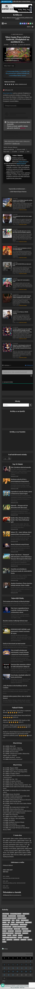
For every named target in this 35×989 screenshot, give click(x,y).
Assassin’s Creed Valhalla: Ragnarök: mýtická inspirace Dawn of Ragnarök (22, 201)
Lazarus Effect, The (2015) (16, 816)
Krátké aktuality (14, 924)
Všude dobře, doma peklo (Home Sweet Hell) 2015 (17, 715)
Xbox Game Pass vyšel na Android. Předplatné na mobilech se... (17, 39)
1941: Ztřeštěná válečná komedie (21, 467)
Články (4, 942)
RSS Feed (5, 871)
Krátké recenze (23, 924)
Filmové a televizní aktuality (9, 918)
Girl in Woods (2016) (15, 801)
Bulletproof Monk (8, 856)
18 (8, 971)
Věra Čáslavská (13, 814)
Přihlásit (5, 865)
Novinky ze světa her (7, 929)
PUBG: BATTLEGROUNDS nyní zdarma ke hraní (22, 265)
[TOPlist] (5, 949)
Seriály (4, 935)
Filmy (13, 920)
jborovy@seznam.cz (15, 895)
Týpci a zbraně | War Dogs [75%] (18, 771)
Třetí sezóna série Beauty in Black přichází (16, 601)
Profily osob (17, 929)
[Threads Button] (24, 23)
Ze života (30, 940)
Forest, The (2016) (15, 794)
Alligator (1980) (14, 768)
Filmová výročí (21, 916)
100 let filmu (6, 914)
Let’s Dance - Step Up (16, 748)
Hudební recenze (20, 922)
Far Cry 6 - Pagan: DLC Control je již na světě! (21, 281)
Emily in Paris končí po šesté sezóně (14, 643)
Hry (9, 922)
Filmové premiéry (22, 918)
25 (8, 975)
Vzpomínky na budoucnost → (17, 189)
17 (4, 971)
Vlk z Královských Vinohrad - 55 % (19, 807)
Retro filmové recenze (8, 933)
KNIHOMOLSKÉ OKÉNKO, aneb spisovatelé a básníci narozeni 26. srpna (20, 631)
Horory (4, 922)
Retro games (18, 933)
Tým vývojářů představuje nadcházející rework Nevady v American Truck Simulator (20, 652)
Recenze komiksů (27, 931)
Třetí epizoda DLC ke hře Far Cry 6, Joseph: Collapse (22, 217)
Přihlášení (29, 365)
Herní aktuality (24, 920)
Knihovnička (28, 922)
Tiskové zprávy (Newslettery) (9, 937)
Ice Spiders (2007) (14, 773)
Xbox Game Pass (7, 93)
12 (13, 968)
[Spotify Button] (30, 23)
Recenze (4, 931)
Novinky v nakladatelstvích (19, 927)
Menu (5, 23)
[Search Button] (32, 23)
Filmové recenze (6, 920)
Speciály (15, 935)
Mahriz (7, 44)
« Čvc (3, 981)
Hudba (12, 922)
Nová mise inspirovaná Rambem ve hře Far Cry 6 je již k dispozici (22, 249)
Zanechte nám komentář (24, 44)
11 (8, 968)
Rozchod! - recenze (15, 757)
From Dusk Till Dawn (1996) (17, 826)
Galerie (17, 920)
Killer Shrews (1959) (17, 854)
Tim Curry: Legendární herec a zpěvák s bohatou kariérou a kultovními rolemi (20, 610)
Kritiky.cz (17, 15)
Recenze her (11, 931)
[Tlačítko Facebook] (22, 23)
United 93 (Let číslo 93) (16, 750)
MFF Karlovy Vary (7, 927)
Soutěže (9, 935)
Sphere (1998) (26, 852)
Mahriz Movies (23, 161)
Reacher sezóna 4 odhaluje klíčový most (15, 620)
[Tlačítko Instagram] (26, 23)
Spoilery (20, 935)
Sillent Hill (12, 746)
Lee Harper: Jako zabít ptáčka (17, 818)
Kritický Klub (6, 924)
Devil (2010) (12, 848)
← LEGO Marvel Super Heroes (17, 191)
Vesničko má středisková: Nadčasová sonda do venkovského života (21, 571)
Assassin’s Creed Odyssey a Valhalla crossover (20, 312)
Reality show (25, 929)
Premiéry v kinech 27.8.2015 (17, 846)
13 (17, 968)
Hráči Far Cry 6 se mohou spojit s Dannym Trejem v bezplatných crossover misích (22, 296)
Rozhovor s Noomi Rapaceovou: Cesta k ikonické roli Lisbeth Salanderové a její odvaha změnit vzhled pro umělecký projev (17, 733)
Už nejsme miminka (15, 781)
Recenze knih (18, 931)
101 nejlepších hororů (15, 914)
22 (26, 971)
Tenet (27, 840)
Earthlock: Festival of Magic (16, 822)
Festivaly (5, 916)
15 (26, 968)
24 (4, 975)
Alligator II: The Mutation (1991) (18, 770)
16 (30, 968)
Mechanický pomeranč (15, 759)
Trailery (20, 937)
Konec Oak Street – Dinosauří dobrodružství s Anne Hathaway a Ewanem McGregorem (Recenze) (21, 557)
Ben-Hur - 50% (14, 779)
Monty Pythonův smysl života (20, 544)
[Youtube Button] (28, 23)
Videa (4, 940)
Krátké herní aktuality (18, 34)
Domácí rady (26, 914)
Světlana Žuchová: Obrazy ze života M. (20, 799)
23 (30, 971)
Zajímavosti (9, 940)
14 (21, 968)
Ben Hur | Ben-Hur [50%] (16, 783)
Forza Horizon (13, 824)
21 (21, 971)
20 (17, 971)
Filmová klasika (12, 916)
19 (13, 971)
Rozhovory (25, 933)
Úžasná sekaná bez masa (17, 809)
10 (4, 968)
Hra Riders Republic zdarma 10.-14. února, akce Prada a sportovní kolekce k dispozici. (22, 232)
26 (13, 975)
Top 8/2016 (12, 820)
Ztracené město (14, 751)
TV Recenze (26, 937)
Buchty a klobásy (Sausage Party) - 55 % (20, 785)
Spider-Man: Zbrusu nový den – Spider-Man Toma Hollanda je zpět (20, 520)
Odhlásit (10, 865)
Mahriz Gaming (21, 163)
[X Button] (20, 23)
